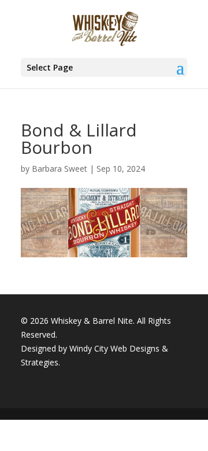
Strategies (39, 362)
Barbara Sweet (59, 168)
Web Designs (134, 348)
